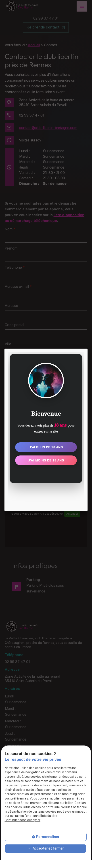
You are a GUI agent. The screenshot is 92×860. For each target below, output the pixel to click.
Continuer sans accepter (22, 820)
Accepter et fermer (48, 848)
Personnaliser (48, 837)
